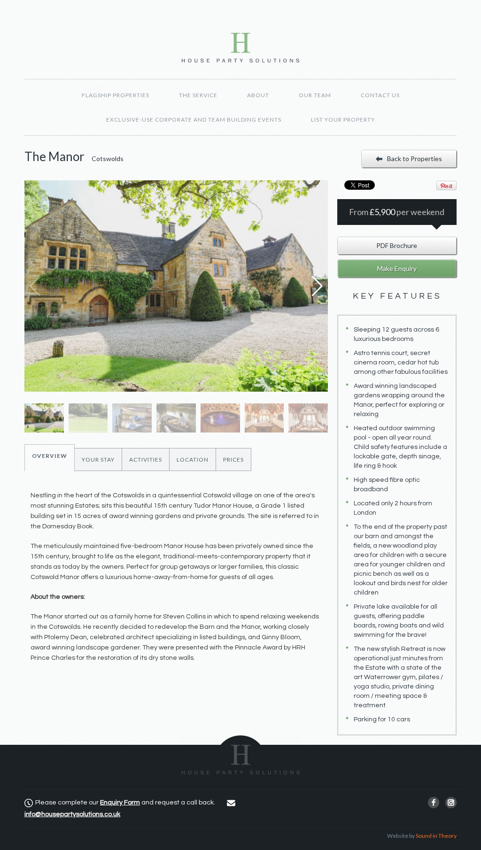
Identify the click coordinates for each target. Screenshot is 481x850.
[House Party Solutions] (240, 755)
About (258, 95)
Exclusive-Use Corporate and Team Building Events (193, 119)
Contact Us (380, 95)
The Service (198, 95)
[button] (316, 286)
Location (193, 459)
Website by (422, 835)
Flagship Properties (115, 95)
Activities (145, 459)
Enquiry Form (120, 802)
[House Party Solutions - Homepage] (240, 47)
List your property (343, 119)
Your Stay (98, 459)
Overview (49, 455)
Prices (233, 459)
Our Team (315, 95)
